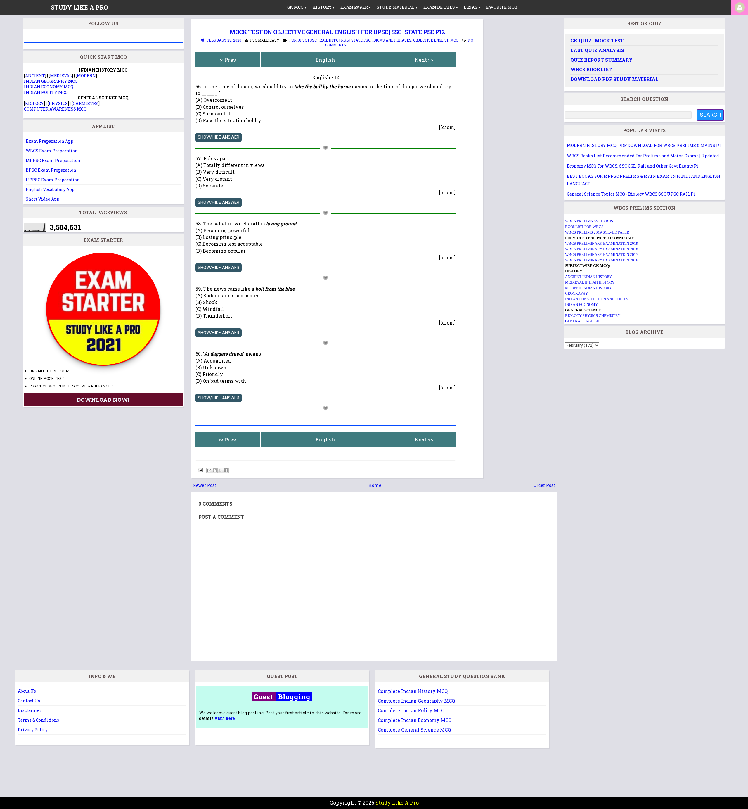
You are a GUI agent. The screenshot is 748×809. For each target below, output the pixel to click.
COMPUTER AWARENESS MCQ (55, 109)
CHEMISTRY (85, 103)
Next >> (424, 59)
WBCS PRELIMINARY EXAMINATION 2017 (601, 254)
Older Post (544, 485)
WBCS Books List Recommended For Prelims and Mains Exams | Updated (643, 155)
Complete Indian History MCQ (413, 691)
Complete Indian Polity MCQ (411, 710)
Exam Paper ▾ (355, 7)
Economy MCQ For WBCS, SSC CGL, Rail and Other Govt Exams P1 (633, 166)
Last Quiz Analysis (597, 50)
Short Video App (42, 199)
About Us (27, 691)
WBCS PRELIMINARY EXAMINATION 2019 (601, 243)
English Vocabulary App (50, 189)
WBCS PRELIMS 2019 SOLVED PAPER (597, 232)
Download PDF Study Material (614, 79)
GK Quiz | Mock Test (597, 40)
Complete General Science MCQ (414, 730)
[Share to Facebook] (226, 470)
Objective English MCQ (435, 40)
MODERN (86, 75)
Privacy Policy (33, 729)
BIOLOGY (34, 103)
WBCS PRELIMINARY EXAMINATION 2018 (601, 249)
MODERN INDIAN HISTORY (588, 288)
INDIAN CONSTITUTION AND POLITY (596, 299)
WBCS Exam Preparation (52, 150)
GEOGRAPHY (576, 293)
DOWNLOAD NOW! (103, 399)
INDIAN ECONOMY (581, 304)
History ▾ (323, 7)
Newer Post (204, 485)
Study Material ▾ (397, 7)
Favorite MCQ (501, 7)
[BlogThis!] (215, 470)
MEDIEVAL (61, 75)
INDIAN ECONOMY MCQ (48, 86)
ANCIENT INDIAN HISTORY (588, 277)
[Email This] (209, 470)
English (325, 59)
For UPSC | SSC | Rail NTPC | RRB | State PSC (329, 40)
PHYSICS (58, 103)
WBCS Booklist (591, 69)
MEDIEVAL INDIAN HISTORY (589, 282)
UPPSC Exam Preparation (53, 179)
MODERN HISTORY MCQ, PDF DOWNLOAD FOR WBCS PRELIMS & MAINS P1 (644, 145)
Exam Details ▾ (440, 7)
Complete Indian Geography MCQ (416, 701)
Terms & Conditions (38, 720)
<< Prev (227, 59)
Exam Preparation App (49, 141)
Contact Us (29, 700)
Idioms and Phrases (391, 40)
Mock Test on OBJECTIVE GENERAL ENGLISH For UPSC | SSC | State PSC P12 (337, 32)
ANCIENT (35, 75)
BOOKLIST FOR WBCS (584, 227)
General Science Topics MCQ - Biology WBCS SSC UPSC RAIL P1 (631, 194)
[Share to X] (220, 470)
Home (374, 485)
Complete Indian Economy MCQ (414, 720)
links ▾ (472, 7)
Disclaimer (29, 710)
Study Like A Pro (397, 802)
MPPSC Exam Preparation (53, 160)
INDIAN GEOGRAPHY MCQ (51, 81)
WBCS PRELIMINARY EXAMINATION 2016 (601, 260)
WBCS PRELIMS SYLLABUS (589, 221)
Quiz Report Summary (601, 60)
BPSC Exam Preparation (51, 170)
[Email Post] (199, 469)
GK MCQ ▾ (297, 7)
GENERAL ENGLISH (582, 321)
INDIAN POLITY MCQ (46, 92)
